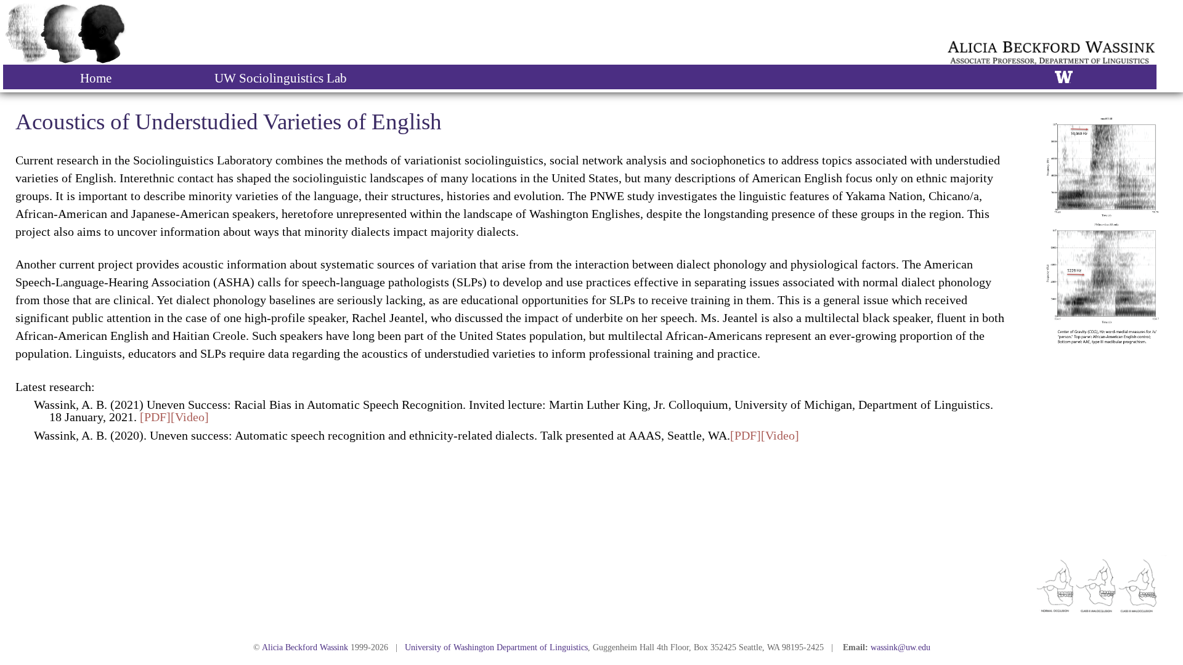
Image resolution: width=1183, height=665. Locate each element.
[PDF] (155, 417)
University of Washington (449, 647)
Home (96, 78)
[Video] (190, 417)
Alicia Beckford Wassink (305, 647)
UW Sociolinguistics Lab (280, 78)
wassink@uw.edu (900, 647)
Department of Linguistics (542, 647)
